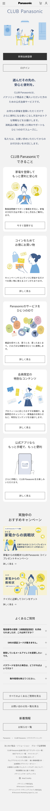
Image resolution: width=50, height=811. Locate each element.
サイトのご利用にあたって (25, 757)
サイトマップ (32, 754)
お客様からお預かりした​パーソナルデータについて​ (25, 767)
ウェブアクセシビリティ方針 (18, 760)
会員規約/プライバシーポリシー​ (25, 764)
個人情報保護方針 (36, 760)
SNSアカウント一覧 (19, 754)
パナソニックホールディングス (25, 774)
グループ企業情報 (39, 745)
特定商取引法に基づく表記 (25, 770)
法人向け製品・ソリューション (16, 745)
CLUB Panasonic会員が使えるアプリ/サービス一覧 (25, 750)
